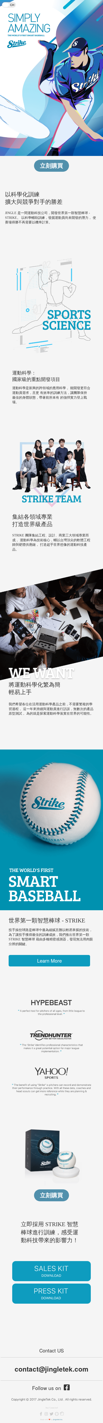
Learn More (49, 960)
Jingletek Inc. (58, 1419)
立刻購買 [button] (51, 166)
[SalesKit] (51, 1271)
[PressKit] (51, 1294)
